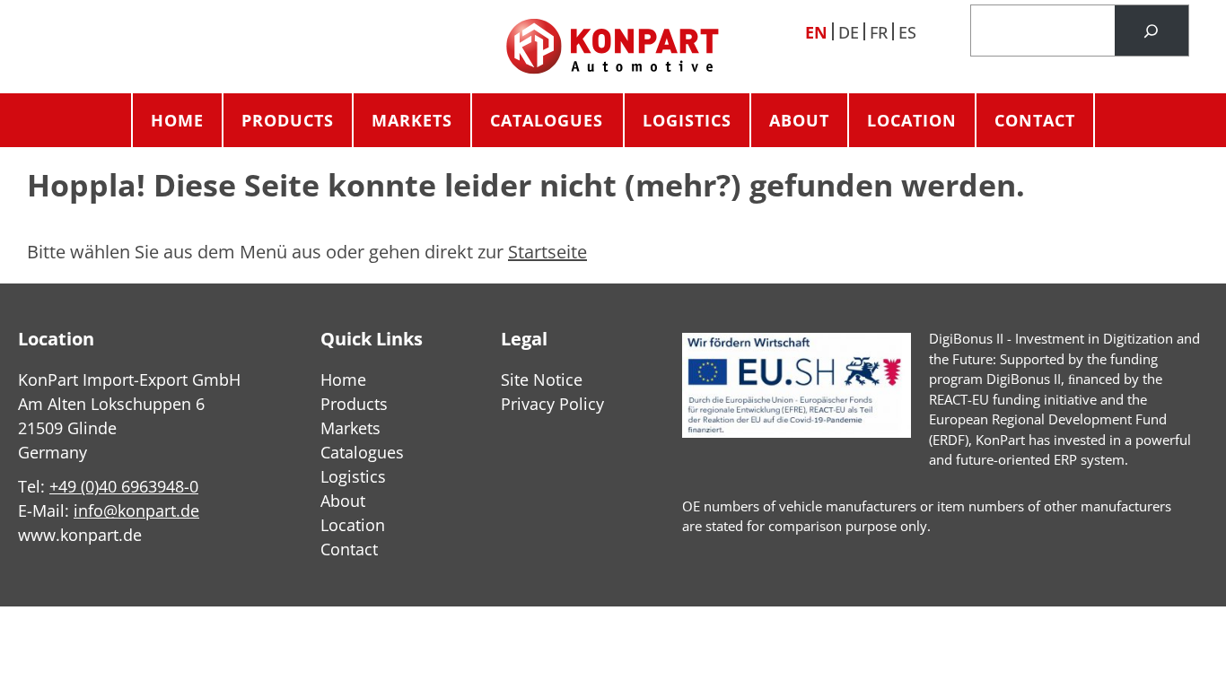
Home (177, 120)
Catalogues (546, 120)
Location (912, 120)
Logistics (687, 120)
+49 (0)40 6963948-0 (123, 486)
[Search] (1151, 30)
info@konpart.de (136, 510)
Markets (412, 120)
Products (287, 120)
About (799, 120)
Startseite (547, 252)
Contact (1034, 120)
